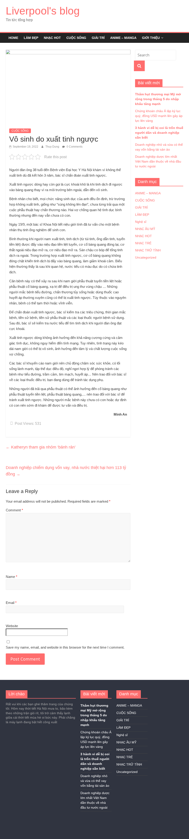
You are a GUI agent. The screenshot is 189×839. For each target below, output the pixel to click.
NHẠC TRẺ (143, 243)
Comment (14, 510)
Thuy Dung (52, 146)
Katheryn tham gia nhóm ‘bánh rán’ (41, 447)
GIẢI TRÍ (98, 38)
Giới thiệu (151, 38)
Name (11, 577)
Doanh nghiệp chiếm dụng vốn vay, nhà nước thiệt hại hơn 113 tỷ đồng (66, 471)
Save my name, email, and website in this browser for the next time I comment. (65, 647)
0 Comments (74, 146)
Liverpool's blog (43, 11)
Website (12, 626)
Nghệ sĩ (140, 222)
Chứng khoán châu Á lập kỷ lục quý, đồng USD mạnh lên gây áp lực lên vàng (159, 115)
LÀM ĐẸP (31, 38)
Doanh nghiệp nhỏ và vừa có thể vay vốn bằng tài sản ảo (94, 780)
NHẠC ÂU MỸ (145, 229)
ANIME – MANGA (123, 38)
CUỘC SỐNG (76, 38)
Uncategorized (145, 257)
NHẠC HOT (52, 38)
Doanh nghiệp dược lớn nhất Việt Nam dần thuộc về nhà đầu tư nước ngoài (158, 161)
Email (11, 603)
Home (13, 38)
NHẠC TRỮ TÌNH (148, 250)
